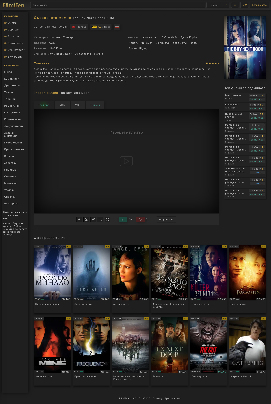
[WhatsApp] (107, 219)
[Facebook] (79, 219)
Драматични (12, 85)
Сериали (11, 29)
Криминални (12, 119)
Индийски (11, 169)
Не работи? (166, 219)
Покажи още (212, 63)
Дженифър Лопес (167, 42)
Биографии (13, 56)
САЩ (52, 42)
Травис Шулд (138, 48)
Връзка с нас (173, 398)
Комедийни (11, 78)
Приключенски (14, 149)
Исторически (13, 142)
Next (59, 53)
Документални (14, 126)
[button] (235, 5)
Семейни (10, 176)
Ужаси (8, 92)
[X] (86, 219)
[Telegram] (93, 219)
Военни (9, 156)
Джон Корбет (190, 37)
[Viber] (100, 219)
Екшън (8, 71)
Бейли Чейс (170, 37)
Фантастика (12, 112)
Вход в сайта (259, 5)
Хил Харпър (151, 37)
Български (11, 203)
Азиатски (10, 162)
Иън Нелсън (190, 42)
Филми (10, 22)
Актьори (11, 36)
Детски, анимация (11, 134)
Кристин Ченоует (140, 42)
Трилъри (10, 99)
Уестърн (9, 189)
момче (98, 53)
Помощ (157, 398)
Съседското (83, 53)
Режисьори (13, 43)
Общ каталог (14, 49)
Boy (50, 53)
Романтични (12, 105)
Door (68, 53)
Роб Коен (56, 48)
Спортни (10, 196)
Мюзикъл (10, 183)
